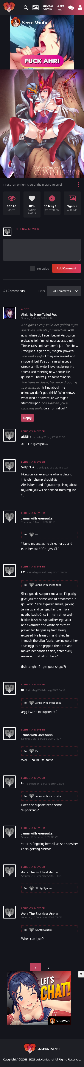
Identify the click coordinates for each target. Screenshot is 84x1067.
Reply (27, 418)
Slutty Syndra (43, 888)
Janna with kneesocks (48, 585)
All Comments (62, 291)
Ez (36, 534)
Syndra (72, 206)
